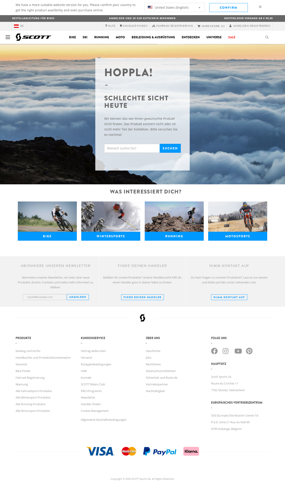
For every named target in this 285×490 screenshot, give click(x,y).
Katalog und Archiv (28, 351)
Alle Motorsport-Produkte (33, 411)
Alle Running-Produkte (30, 404)
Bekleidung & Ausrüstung (153, 37)
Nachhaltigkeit (155, 391)
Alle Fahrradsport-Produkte (34, 391)
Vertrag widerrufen (93, 351)
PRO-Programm (91, 391)
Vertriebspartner (157, 384)
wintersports (111, 236)
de (22, 26)
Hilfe (84, 371)
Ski (85, 37)
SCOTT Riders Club (93, 384)
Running (101, 37)
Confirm (228, 7)
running (174, 236)
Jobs (148, 358)
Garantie (21, 364)
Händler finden (91, 404)
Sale (231, 37)
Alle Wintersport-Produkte (33, 397)
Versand (86, 358)
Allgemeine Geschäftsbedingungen (103, 420)
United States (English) (171, 7)
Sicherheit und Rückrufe (161, 378)
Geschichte (153, 351)
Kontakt (86, 378)
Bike (72, 37)
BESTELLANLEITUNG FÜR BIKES (33, 18)
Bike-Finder (23, 371)
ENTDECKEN (191, 37)
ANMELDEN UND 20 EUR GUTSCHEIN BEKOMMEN (142, 18)
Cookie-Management (95, 411)
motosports (237, 236)
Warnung (22, 384)
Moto (120, 37)
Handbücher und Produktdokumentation (43, 358)
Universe (214, 37)
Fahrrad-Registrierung (30, 378)
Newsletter (88, 397)
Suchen (170, 148)
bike (47, 236)
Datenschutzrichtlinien (161, 371)
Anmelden (77, 297)
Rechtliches (153, 364)
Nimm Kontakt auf (229, 297)
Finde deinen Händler (142, 297)
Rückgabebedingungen (96, 364)
